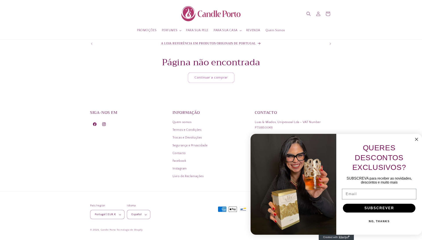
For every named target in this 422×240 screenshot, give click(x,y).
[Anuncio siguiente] (330, 44)
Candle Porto (108, 230)
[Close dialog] (416, 139)
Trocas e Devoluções (187, 137)
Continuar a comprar (211, 77)
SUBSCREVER (379, 208)
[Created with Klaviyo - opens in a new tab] (336, 237)
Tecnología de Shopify (130, 230)
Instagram (180, 168)
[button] (171, 30)
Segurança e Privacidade (190, 145)
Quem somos (182, 122)
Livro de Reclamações (188, 176)
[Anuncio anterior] (91, 44)
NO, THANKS (379, 221)
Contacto (179, 153)
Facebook (179, 161)
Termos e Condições (187, 130)
